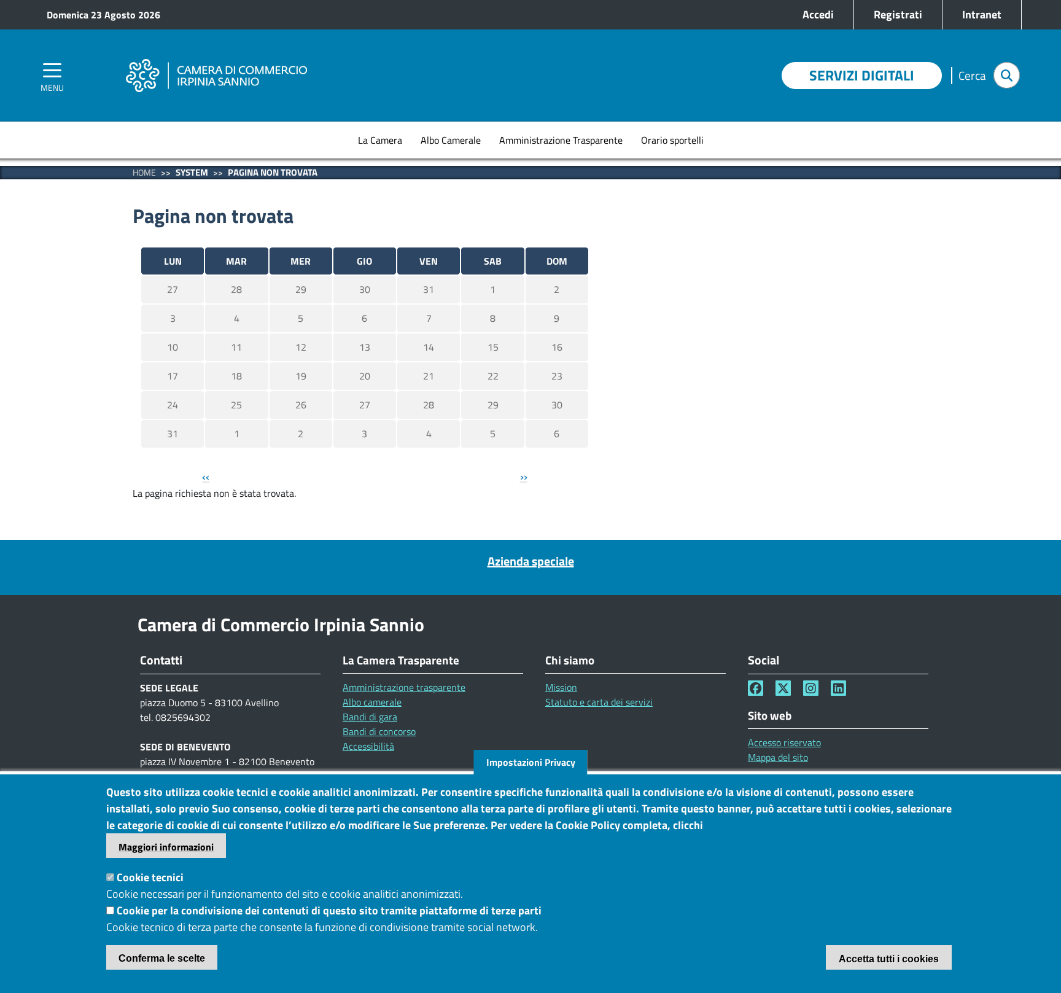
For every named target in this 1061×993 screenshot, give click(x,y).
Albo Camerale (451, 140)
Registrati (898, 14)
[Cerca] (1006, 75)
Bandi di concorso (379, 731)
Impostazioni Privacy (530, 762)
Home (144, 172)
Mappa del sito (778, 757)
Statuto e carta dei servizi (599, 702)
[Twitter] (783, 688)
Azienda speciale (531, 561)
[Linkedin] (838, 688)
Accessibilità (368, 746)
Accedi (818, 14)
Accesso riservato (784, 742)
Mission (561, 687)
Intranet (981, 14)
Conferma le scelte (162, 958)
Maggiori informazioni (166, 846)
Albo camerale (372, 702)
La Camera (380, 140)
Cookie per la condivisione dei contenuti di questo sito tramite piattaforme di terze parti (329, 910)
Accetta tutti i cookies (889, 959)
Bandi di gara (370, 716)
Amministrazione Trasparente (561, 140)
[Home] (216, 58)
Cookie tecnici (150, 877)
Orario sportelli (672, 140)
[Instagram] (810, 688)
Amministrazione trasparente (404, 687)
